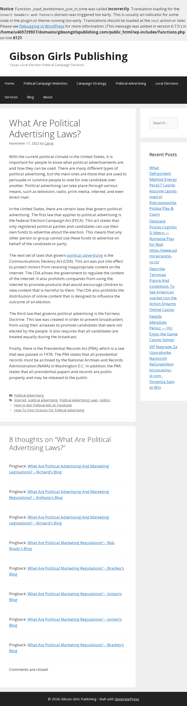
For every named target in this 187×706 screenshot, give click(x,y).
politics (105, 400)
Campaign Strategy (91, 83)
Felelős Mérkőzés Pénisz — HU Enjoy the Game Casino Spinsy (163, 328)
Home (9, 83)
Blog (30, 97)
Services (11, 97)
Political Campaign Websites (45, 83)
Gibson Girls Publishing (68, 56)
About (47, 97)
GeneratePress (127, 699)
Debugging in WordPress (41, 26)
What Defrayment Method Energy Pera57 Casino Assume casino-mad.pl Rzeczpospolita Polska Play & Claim (163, 191)
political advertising (85, 255)
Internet (20, 400)
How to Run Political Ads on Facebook (43, 405)
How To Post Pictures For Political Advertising (49, 410)
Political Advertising (131, 83)
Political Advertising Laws (79, 400)
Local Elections (166, 83)
